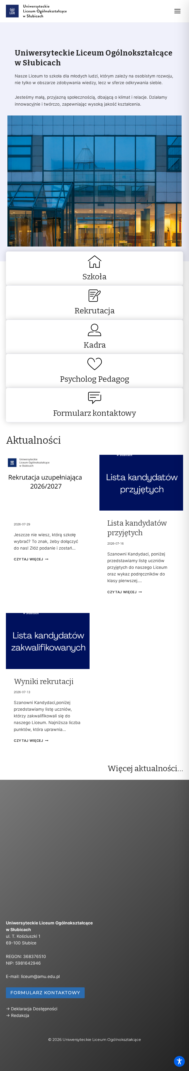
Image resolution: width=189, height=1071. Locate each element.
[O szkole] (94, 268)
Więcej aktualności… (145, 768)
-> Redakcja (17, 1015)
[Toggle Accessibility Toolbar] (179, 1061)
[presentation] (48, 483)
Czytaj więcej (28, 559)
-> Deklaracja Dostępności (31, 1008)
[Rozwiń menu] (177, 11)
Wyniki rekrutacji (44, 681)
